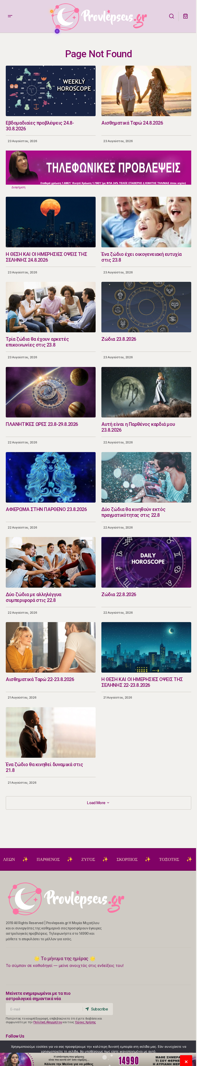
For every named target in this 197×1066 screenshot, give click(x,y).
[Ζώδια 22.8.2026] (146, 562)
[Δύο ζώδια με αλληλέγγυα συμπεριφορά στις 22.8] (51, 562)
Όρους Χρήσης (85, 1022)
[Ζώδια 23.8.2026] (146, 307)
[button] (10, 16)
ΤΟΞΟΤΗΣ (131, 859)
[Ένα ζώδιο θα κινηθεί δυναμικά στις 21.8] (51, 732)
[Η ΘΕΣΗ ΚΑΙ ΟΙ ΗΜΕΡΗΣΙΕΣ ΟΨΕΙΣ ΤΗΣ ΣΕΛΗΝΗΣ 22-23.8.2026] (146, 647)
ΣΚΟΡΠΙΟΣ (89, 859)
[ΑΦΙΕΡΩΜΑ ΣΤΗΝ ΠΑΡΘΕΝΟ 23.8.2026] (51, 477)
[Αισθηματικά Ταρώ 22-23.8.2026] (51, 647)
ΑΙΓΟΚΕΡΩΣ (174, 859)
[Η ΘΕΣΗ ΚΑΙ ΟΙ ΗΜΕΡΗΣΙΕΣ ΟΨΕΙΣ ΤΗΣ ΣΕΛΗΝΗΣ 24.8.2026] (51, 222)
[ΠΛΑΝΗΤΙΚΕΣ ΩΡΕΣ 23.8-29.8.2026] (51, 392)
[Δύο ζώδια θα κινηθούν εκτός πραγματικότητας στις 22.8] (146, 477)
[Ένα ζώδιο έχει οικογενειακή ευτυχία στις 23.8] (146, 222)
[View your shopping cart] (185, 16)
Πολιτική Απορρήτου (47, 1022)
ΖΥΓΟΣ (50, 859)
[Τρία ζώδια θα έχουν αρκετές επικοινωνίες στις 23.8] (51, 307)
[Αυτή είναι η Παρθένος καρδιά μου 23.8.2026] (146, 392)
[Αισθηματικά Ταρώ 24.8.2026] (146, 91)
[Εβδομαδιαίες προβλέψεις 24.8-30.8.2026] (51, 91)
